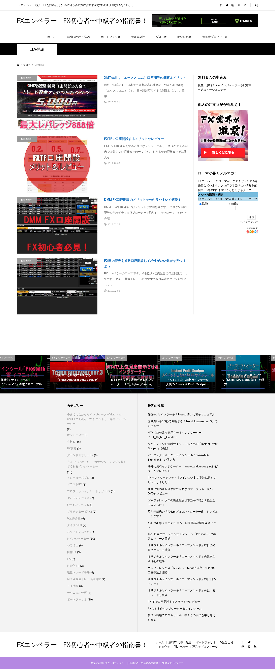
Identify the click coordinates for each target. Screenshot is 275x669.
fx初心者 (161, 36)
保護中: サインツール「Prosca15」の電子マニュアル (181, 414)
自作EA (71, 552)
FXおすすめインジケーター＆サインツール (175, 608)
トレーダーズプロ (78, 477)
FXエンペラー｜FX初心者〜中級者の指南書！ (82, 20)
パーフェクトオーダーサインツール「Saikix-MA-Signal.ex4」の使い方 (178, 457)
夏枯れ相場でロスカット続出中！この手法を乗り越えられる (181, 617)
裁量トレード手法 (78, 572)
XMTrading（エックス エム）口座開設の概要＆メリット (182, 525)
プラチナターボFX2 (79, 511)
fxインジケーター (78, 538)
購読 (205, 203)
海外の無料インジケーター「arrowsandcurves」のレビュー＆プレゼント (183, 468)
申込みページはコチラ (212, 89)
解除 (235, 203)
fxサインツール (76, 504)
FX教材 (71, 448)
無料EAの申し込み (78, 36)
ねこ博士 (72, 545)
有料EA (71, 441)
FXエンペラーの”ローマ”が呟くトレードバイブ (227, 199)
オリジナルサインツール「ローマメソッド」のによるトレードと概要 (181, 592)
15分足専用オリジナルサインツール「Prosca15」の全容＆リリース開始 (182, 536)
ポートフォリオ (111, 36)
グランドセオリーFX (80, 455)
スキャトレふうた (78, 531)
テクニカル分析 (77, 592)
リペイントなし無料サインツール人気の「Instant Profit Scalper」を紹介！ (182, 446)
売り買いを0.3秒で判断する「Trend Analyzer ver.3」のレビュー (182, 423)
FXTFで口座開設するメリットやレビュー (174, 601)
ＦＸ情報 (72, 586)
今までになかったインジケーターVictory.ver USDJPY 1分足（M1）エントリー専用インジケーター (97, 419)
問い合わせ (184, 36)
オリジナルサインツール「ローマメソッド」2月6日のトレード (182, 581)
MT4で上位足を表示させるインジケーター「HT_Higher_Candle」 (175, 435)
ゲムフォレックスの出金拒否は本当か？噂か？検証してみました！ (181, 502)
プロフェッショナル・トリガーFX (88, 491)
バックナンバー (249, 221)
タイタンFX (74, 525)
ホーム (51, 36)
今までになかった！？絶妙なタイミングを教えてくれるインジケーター (96, 464)
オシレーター (75, 434)
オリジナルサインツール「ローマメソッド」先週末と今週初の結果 (181, 559)
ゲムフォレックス (78, 497)
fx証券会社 (138, 36)
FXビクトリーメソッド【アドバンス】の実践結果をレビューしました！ (182, 480)
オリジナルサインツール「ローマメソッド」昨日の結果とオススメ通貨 (181, 547)
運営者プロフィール (215, 36)
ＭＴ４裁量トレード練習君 (84, 579)
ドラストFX (74, 484)
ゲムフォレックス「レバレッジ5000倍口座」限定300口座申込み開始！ (181, 570)
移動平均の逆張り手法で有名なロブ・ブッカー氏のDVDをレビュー (180, 491)
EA (69, 559)
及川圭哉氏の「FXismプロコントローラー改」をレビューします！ (183, 514)
